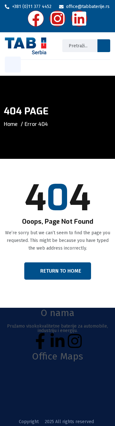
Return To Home (60, 271)
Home (11, 124)
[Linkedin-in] (57, 341)
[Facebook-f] (40, 341)
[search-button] (103, 45)
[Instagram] (75, 341)
